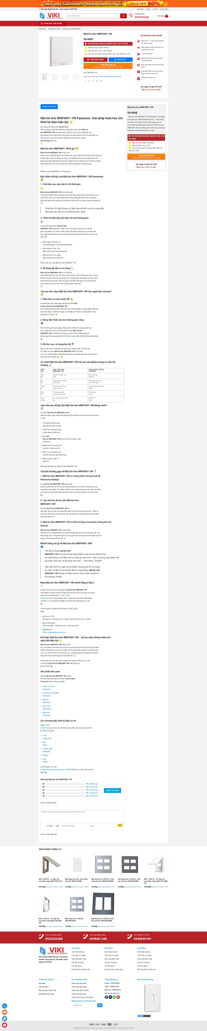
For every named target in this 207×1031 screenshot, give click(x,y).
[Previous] (44, 51)
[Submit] (123, 15)
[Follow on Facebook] (106, 997)
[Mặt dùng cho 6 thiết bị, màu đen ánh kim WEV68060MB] (104, 904)
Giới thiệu (140, 9)
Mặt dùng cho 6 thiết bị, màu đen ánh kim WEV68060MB (102, 920)
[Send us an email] (110, 997)
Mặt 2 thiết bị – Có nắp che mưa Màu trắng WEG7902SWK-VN (50, 921)
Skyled (45, 755)
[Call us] (114, 997)
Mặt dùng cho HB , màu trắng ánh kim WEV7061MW (76, 880)
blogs (148, 9)
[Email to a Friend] (93, 81)
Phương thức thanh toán (47, 990)
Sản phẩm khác (115, 76)
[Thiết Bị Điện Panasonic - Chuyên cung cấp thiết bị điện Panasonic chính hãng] (51, 16)
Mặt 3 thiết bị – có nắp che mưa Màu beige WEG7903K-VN (50, 880)
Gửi (120, 825)
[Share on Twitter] (89, 81)
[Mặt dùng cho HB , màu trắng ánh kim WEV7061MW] (77, 865)
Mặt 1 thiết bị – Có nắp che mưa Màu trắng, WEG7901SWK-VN (156, 881)
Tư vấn (155, 9)
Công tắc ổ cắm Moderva (71, 29)
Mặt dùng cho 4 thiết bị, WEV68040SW (74, 920)
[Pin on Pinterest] (97, 81)
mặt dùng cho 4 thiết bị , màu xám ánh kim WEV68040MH (129, 880)
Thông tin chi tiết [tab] (49, 107)
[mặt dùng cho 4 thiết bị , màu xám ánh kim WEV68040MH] (130, 865)
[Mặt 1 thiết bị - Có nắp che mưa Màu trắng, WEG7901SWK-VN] (156, 865)
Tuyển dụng (164, 9)
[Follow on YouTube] (118, 997)
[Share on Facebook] (85, 81)
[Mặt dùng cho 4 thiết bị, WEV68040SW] (77, 904)
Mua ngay (121, 60)
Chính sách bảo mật (79, 994)
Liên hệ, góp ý (43, 987)
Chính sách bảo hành (79, 983)
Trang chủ (42, 29)
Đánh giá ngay (112, 790)
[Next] (77, 51)
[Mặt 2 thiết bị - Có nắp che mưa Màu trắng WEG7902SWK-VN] (51, 904)
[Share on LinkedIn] (101, 81)
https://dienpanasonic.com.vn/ (54, 632)
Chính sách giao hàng (79, 987)
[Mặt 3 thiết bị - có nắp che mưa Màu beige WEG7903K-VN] (51, 865)
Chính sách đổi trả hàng (80, 990)
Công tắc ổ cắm (54, 29)
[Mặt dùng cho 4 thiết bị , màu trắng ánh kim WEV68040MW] (104, 865)
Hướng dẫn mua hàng (46, 994)
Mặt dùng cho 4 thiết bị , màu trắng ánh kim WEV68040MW (102, 880)
